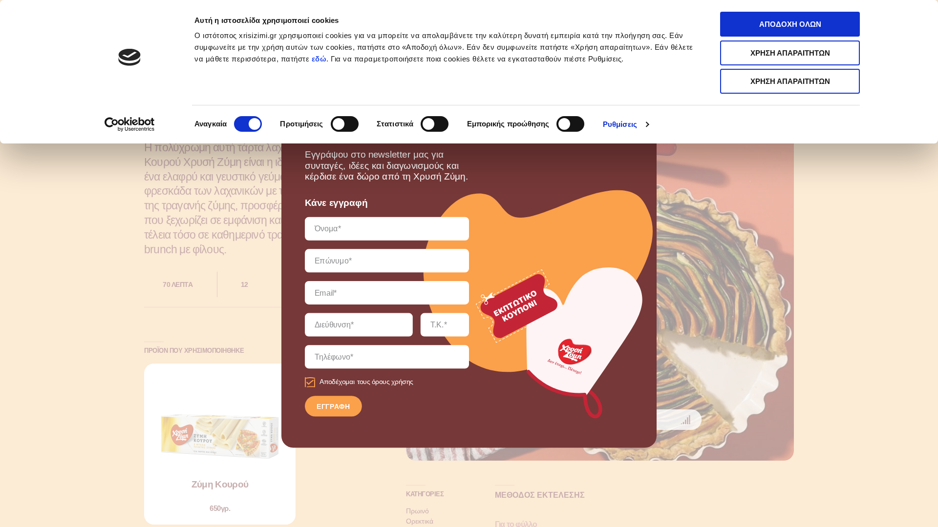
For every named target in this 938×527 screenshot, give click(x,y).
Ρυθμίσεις (620, 124)
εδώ (319, 59)
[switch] (345, 124)
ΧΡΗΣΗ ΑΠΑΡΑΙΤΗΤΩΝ (790, 53)
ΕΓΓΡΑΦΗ (333, 406)
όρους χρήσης (392, 382)
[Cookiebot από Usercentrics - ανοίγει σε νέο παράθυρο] (129, 124)
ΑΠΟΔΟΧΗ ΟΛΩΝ (790, 24)
